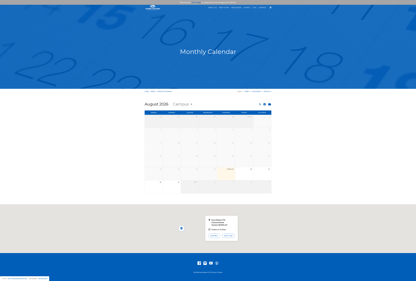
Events (239, 91)
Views (246, 91)
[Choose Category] (269, 104)
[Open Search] (270, 7)
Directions (228, 236)
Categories (256, 91)
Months (267, 91)
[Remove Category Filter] (191, 104)
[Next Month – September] (259, 104)
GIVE (254, 7)
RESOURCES (236, 7)
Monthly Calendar (165, 91)
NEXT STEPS (224, 7)
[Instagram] (205, 263)
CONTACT (262, 7)
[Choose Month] (264, 104)
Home (147, 91)
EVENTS (247, 7)
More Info (214, 236)
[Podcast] (217, 263)
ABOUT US (212, 7)
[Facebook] (199, 263)
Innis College (196, 2)
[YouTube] (211, 263)
